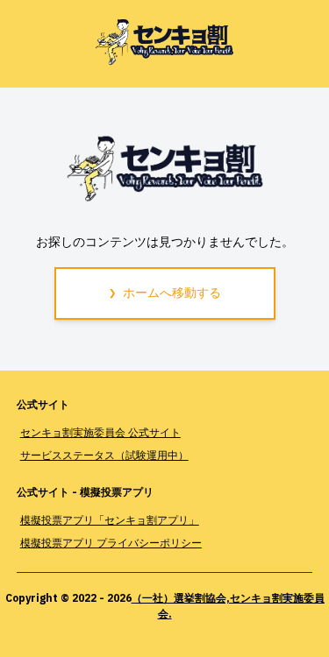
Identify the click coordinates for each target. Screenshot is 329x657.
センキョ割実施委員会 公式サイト (100, 432)
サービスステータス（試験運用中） (104, 455)
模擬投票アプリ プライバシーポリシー (111, 542)
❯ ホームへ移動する (165, 293)
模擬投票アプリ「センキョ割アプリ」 (109, 519)
